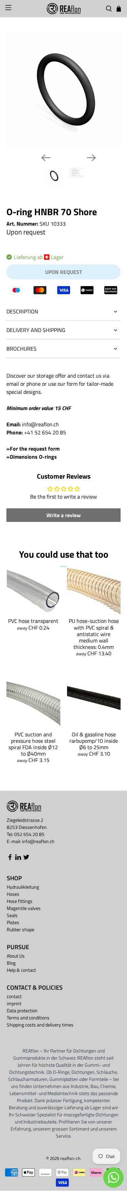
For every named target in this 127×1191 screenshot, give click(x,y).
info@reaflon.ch (40, 424)
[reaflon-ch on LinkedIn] (18, 858)
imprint (14, 1003)
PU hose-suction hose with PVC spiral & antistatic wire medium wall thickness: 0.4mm (94, 634)
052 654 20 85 (29, 834)
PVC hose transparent (33, 621)
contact (14, 996)
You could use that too (63, 554)
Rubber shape (20, 929)
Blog (11, 962)
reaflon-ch (70, 1158)
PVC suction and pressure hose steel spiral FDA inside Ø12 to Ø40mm (33, 744)
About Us (16, 955)
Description (22, 311)
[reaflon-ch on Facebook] (10, 858)
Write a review (63, 515)
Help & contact (21, 969)
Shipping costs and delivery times (40, 1024)
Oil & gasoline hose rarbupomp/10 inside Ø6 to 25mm (93, 740)
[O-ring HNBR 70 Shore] (63, 91)
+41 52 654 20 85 (45, 432)
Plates (13, 922)
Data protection (22, 1010)
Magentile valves (24, 908)
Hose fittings (20, 901)
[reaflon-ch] (64, 8)
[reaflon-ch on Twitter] (26, 858)
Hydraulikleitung (23, 886)
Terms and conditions (28, 1017)
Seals (12, 915)
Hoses (13, 893)
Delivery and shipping (35, 330)
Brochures (21, 349)
